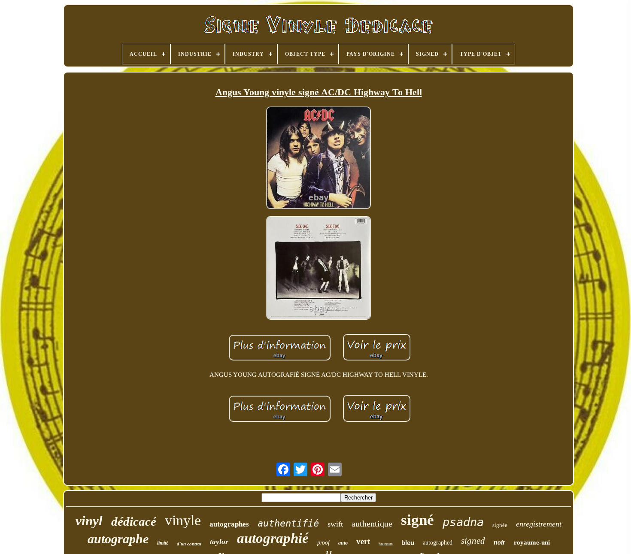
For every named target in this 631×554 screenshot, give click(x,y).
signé (417, 520)
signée (499, 525)
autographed (437, 542)
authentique (372, 523)
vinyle (183, 520)
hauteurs (386, 544)
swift (335, 524)
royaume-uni (532, 542)
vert (363, 541)
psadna (463, 522)
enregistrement (538, 524)
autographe (118, 539)
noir (499, 542)
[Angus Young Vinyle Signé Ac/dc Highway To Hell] (318, 158)
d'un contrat (189, 543)
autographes (229, 524)
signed (473, 541)
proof (323, 542)
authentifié (288, 523)
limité (162, 543)
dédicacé (133, 521)
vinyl (89, 520)
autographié (273, 538)
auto (343, 543)
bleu (407, 542)
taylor (219, 542)
